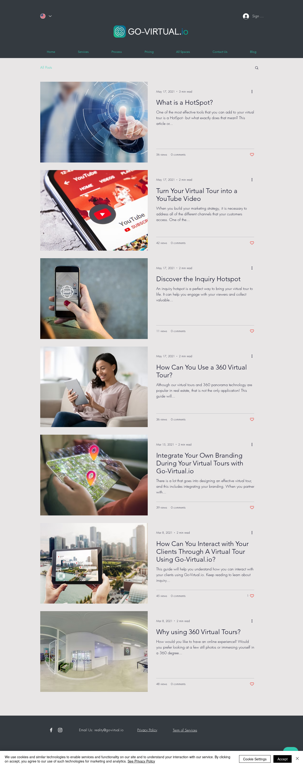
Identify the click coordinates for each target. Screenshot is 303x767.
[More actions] (253, 91)
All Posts (46, 67)
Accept (282, 759)
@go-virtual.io (113, 730)
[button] (256, 68)
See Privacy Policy (141, 761)
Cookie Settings (255, 759)
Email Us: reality (90, 730)
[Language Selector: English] (45, 16)
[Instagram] (60, 730)
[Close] (297, 759)
